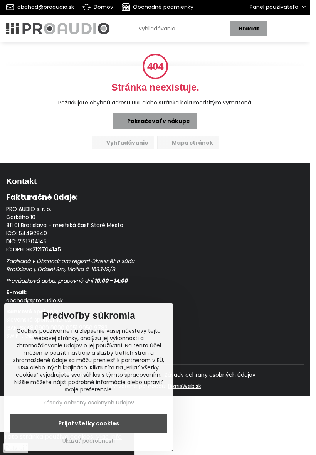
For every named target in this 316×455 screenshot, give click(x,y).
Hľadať (249, 28)
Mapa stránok (192, 143)
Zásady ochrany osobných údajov (210, 375)
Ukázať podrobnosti (88, 441)
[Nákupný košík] (282, 28)
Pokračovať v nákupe (158, 121)
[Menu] (301, 28)
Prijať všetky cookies (88, 423)
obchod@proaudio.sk (34, 300)
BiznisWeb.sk (184, 386)
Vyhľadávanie (126, 143)
